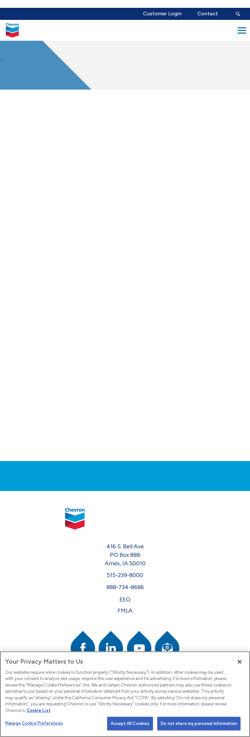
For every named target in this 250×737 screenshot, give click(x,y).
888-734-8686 (125, 587)
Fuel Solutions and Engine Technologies (32, 202)
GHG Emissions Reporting (34, 250)
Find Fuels (26, 150)
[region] (125, 694)
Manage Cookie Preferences (34, 723)
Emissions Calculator (27, 129)
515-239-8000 (125, 574)
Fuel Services (31, 229)
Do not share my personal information (199, 723)
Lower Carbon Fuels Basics (32, 172)
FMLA (125, 610)
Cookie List (38, 710)
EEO (125, 599)
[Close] (239, 662)
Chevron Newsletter (28, 276)
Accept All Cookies (130, 723)
